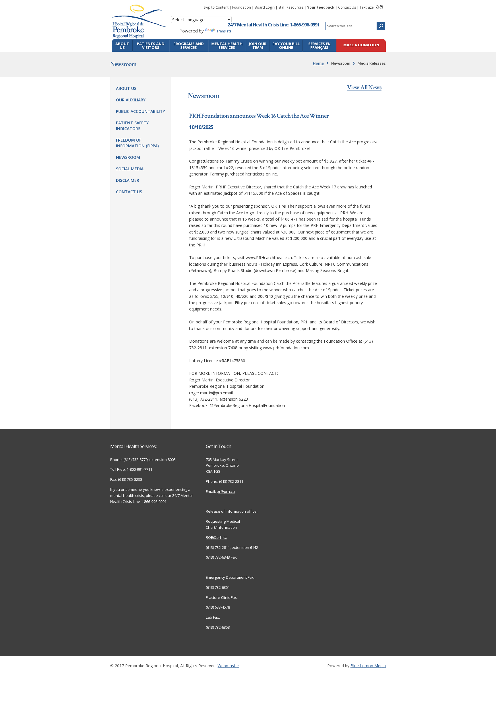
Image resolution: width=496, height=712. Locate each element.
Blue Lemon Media (368, 665)
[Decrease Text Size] (377, 7)
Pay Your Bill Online (286, 45)
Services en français (319, 45)
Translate (224, 31)
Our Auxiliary (131, 100)
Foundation (241, 7)
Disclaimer (127, 180)
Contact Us (347, 7)
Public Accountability (140, 111)
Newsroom (128, 157)
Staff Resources (290, 7)
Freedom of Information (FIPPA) (137, 142)
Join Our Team (257, 45)
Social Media (130, 168)
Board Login (265, 7)
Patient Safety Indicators (132, 125)
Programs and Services (188, 45)
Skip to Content (216, 7)
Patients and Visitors (150, 45)
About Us (122, 45)
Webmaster (228, 665)
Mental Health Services (227, 45)
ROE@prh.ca (216, 537)
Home (318, 63)
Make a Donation (361, 45)
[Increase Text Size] (381, 7)
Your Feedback (320, 7)
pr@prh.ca (226, 491)
